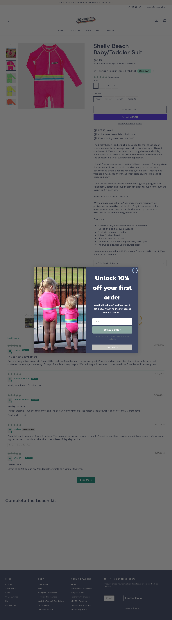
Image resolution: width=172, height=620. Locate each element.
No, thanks (112, 347)
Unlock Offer (112, 330)
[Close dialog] (135, 270)
